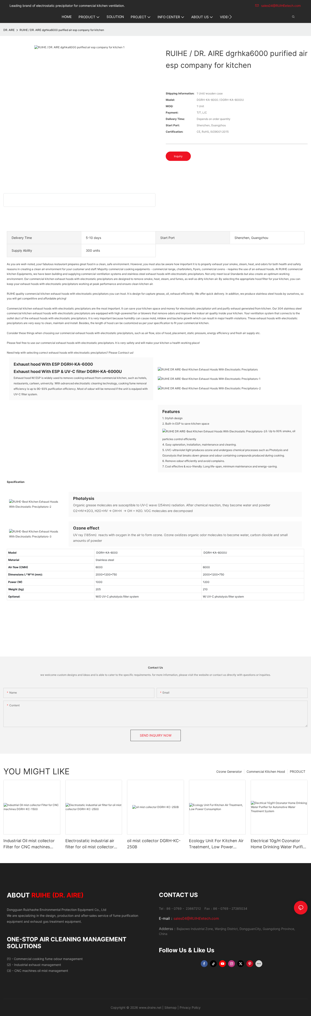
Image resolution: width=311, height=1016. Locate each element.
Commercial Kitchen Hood (266, 771)
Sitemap (170, 1007)
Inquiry (178, 156)
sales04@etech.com (196, 918)
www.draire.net (150, 1007)
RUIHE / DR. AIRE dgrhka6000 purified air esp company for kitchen (62, 30)
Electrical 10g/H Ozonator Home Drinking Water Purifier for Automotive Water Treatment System (279, 844)
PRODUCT (297, 771)
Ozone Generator (229, 771)
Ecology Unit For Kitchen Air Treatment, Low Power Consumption (216, 844)
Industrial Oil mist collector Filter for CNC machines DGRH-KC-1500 (29, 844)
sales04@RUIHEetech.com (281, 6)
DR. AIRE (9, 30)
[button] (230, 17)
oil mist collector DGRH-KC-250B (154, 843)
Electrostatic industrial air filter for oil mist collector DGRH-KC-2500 (89, 844)
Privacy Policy (190, 1007)
